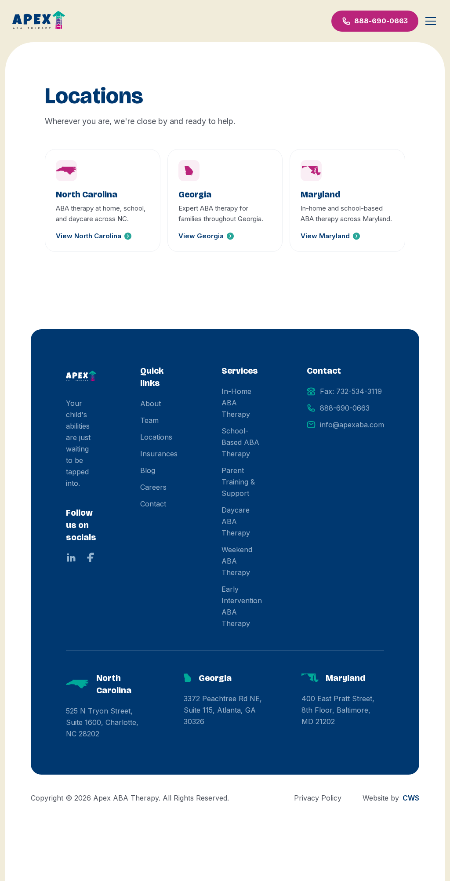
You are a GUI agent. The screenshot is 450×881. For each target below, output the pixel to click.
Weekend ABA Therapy (236, 561)
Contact (153, 503)
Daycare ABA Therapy (235, 521)
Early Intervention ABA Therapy (241, 606)
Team (149, 420)
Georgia (215, 678)
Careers (153, 487)
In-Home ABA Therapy (236, 403)
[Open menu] (431, 21)
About (150, 403)
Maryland (345, 678)
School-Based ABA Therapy (240, 442)
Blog (147, 470)
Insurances (159, 453)
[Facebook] (90, 557)
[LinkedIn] (71, 557)
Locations (156, 437)
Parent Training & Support (238, 482)
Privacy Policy (317, 798)
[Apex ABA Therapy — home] (81, 376)
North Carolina (113, 684)
